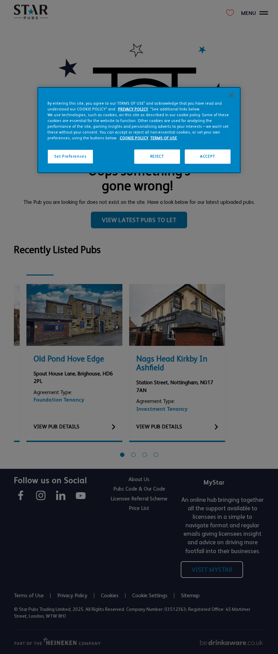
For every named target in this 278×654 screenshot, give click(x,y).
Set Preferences (70, 156)
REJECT (157, 156)
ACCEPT (207, 156)
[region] (139, 130)
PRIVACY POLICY (133, 109)
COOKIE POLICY (134, 138)
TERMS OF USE (163, 138)
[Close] (231, 95)
